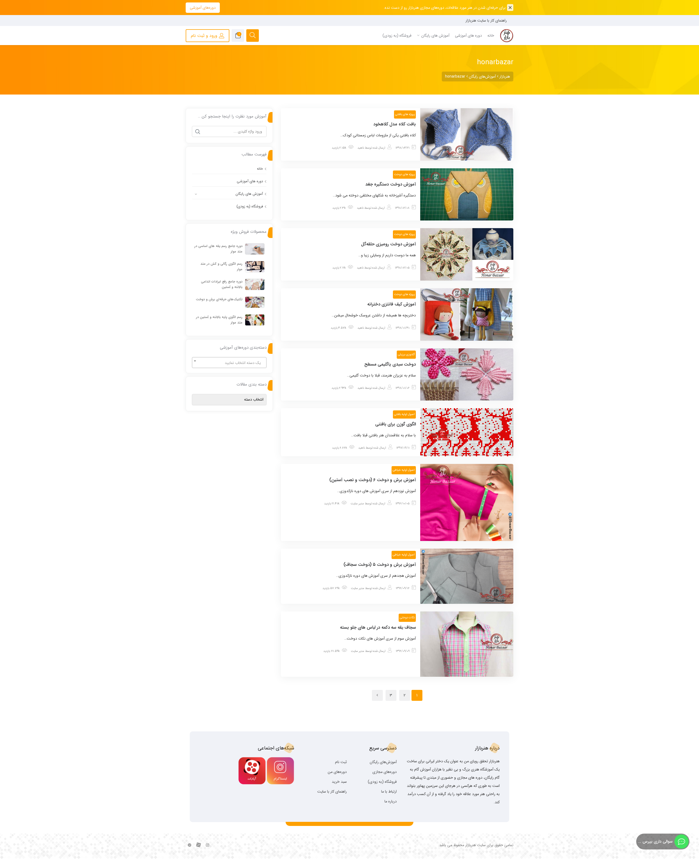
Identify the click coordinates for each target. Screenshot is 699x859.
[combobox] (229, 362)
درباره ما (390, 801)
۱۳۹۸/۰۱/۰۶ (402, 388)
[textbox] (229, 362)
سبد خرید (339, 782)
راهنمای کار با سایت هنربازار (486, 20)
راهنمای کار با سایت (332, 792)
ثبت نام (341, 762)
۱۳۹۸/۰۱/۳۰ (402, 328)
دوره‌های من (337, 772)
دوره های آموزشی (250, 181)
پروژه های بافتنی (405, 114)
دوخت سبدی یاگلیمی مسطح (390, 364)
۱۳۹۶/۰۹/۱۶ (403, 588)
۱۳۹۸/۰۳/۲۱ (402, 148)
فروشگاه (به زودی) (249, 206)
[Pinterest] (189, 845)
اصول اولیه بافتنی (404, 414)
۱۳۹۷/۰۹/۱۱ (403, 448)
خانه (260, 169)
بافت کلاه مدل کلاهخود (394, 124)
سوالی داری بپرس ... (655, 841)
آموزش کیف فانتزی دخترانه (391, 304)
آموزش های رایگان (249, 194)
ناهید (360, 148)
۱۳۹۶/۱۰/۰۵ (402, 503)
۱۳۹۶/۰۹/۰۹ (403, 651)
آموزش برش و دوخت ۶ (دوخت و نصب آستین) (372, 479)
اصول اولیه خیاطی (404, 470)
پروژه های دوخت (404, 174)
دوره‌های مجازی (384, 772)
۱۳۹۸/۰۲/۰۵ (402, 268)
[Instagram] (207, 845)
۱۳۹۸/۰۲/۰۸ (402, 208)
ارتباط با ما (389, 792)
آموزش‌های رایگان (383, 762)
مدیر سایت (357, 503)
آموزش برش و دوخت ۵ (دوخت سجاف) (379, 564)
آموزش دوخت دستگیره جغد (390, 184)
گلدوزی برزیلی (406, 354)
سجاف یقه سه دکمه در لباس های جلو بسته (378, 627)
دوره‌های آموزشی (203, 8)
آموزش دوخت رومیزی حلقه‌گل (388, 244)
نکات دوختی (407, 617)
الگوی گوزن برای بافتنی (395, 424)
